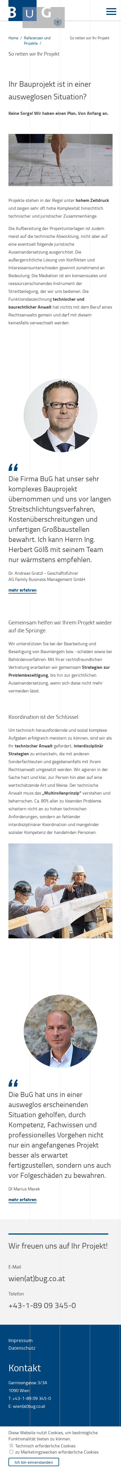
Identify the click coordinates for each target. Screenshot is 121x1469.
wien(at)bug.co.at (36, 1278)
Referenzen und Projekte (37, 40)
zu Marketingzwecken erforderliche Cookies (56, 1452)
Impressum (20, 1340)
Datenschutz (21, 1348)
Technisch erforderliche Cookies (45, 1446)
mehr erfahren (22, 590)
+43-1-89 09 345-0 (42, 1305)
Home (13, 37)
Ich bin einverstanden (34, 1462)
